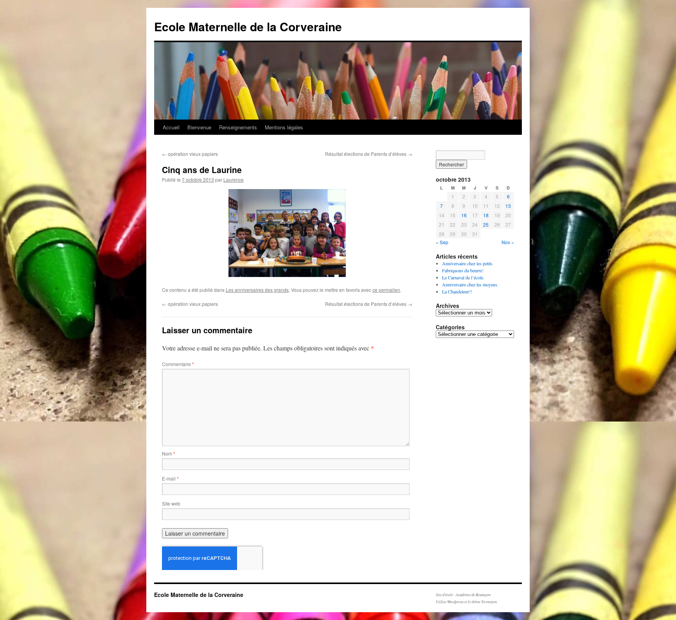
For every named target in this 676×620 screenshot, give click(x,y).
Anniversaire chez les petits (467, 263)
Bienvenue (199, 127)
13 (508, 205)
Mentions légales (284, 127)
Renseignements (238, 127)
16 (464, 215)
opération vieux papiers (190, 153)
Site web (171, 503)
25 (486, 224)
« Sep (442, 242)
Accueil (171, 127)
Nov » (508, 242)
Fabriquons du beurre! (463, 270)
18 (486, 215)
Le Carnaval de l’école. (463, 277)
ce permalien (386, 289)
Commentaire (178, 364)
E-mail (170, 478)
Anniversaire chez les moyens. (470, 284)
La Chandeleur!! (457, 291)
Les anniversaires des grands (257, 289)
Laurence (233, 179)
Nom (168, 453)
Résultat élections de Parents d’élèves (368, 153)
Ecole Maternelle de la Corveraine (248, 26)
